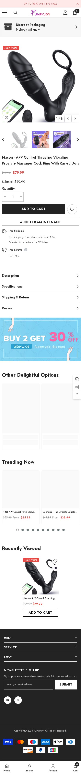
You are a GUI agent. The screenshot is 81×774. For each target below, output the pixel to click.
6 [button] (43, 530)
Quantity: (9, 188)
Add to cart (33, 209)
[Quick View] (55, 568)
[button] (67, 118)
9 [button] (58, 530)
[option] (40, 83)
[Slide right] (76, 27)
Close (77, 3)
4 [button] (33, 530)
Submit (66, 684)
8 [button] (53, 530)
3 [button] (28, 530)
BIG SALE (51, 4)
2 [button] (22, 530)
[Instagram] (7, 700)
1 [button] (17, 530)
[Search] (15, 12)
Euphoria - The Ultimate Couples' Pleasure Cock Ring (59, 512)
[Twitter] (18, 700)
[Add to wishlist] (72, 209)
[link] (40, 27)
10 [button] (63, 530)
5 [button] (38, 530)
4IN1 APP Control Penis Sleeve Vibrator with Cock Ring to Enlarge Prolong (18, 512)
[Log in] (65, 12)
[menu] (4, 12)
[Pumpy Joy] (40, 339)
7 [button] (48, 530)
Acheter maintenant (40, 222)
